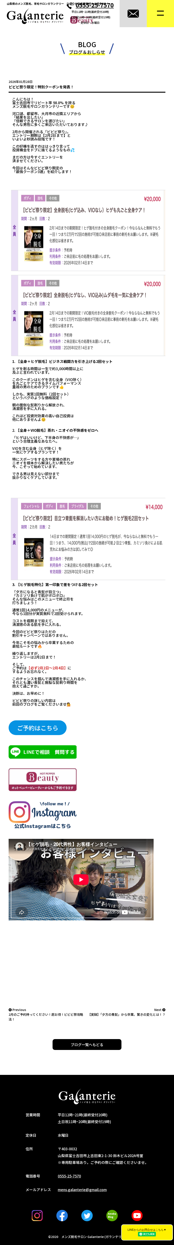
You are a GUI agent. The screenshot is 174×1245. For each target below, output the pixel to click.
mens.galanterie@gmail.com (82, 1189)
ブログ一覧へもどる (87, 1044)
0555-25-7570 (95, 5)
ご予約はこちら (37, 728)
